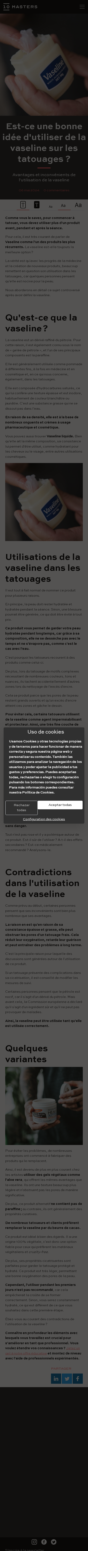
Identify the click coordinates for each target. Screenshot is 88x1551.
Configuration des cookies (44, 819)
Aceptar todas (60, 805)
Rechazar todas (22, 807)
